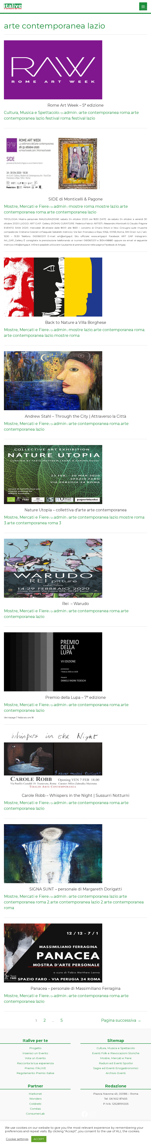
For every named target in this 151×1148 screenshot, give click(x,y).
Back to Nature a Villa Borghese (75, 322)
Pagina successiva (121, 1020)
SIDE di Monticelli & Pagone (75, 199)
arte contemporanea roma (104, 112)
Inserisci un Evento (35, 1053)
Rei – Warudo (75, 603)
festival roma (58, 118)
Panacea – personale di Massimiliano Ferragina (75, 988)
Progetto (35, 1048)
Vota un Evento (35, 1058)
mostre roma (81, 206)
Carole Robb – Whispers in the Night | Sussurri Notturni (75, 795)
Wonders (35, 1098)
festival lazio (83, 118)
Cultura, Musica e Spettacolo (31, 112)
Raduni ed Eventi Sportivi (116, 1063)
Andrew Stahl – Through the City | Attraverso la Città (75, 416)
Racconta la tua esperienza (35, 1063)
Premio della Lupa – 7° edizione (75, 697)
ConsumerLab (35, 1113)
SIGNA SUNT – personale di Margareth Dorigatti (75, 889)
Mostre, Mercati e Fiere (26, 206)
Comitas (35, 1108)
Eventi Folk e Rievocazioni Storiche (115, 1053)
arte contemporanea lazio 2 (76, 902)
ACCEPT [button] (39, 1139)
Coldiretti (35, 1103)
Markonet (35, 1093)
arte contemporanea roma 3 (34, 523)
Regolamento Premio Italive (35, 1073)
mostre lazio (107, 206)
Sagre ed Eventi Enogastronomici (115, 1068)
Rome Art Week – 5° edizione (75, 105)
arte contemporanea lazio (71, 212)
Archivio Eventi (116, 1073)
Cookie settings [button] (17, 1139)
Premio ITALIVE (35, 1068)
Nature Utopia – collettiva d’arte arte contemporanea (75, 510)
